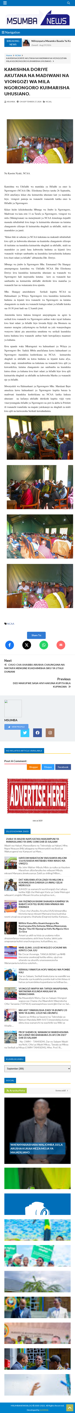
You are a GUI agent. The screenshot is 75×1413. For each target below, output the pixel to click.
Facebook (63, 767)
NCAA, (49, 101)
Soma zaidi (60, 1090)
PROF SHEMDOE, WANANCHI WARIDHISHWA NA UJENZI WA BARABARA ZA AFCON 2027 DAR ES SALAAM (43, 1035)
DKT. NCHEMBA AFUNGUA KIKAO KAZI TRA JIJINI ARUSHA (36, 1364)
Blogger (33, 767)
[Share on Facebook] (9, 645)
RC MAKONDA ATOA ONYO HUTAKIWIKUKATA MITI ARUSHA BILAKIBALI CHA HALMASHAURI (37, 1259)
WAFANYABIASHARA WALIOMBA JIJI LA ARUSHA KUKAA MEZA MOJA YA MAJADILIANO (36, 1148)
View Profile (18, 727)
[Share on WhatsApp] (43, 645)
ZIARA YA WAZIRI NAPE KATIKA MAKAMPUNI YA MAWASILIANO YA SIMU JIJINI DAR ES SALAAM (32, 840)
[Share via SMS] (61, 645)
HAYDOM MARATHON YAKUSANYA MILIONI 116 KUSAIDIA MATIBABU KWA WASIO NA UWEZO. (43, 861)
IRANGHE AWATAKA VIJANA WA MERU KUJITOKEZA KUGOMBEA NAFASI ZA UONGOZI (32, 1182)
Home (9, 55)
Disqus (48, 767)
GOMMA (44, 1410)
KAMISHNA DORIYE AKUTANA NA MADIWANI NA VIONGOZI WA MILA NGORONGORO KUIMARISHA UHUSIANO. (37, 81)
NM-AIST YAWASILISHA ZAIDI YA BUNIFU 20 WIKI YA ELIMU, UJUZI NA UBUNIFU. (43, 1011)
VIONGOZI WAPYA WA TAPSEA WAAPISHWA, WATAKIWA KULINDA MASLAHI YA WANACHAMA (43, 991)
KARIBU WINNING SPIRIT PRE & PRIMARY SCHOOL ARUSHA (36, 1286)
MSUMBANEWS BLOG (21, 1405)
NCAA (18, 55)
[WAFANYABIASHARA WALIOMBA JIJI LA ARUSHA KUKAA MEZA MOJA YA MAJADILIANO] (37, 1162)
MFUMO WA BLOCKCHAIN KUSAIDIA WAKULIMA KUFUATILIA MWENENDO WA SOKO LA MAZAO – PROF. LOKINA (37, 1208)
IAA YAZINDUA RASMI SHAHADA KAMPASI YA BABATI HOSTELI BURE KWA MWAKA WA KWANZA (44, 904)
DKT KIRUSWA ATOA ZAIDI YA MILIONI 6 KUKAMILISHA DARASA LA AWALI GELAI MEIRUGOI (41, 882)
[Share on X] (26, 645)
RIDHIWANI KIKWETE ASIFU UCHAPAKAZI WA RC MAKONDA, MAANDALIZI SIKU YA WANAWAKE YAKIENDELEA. (37, 1233)
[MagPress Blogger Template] (37, 17)
